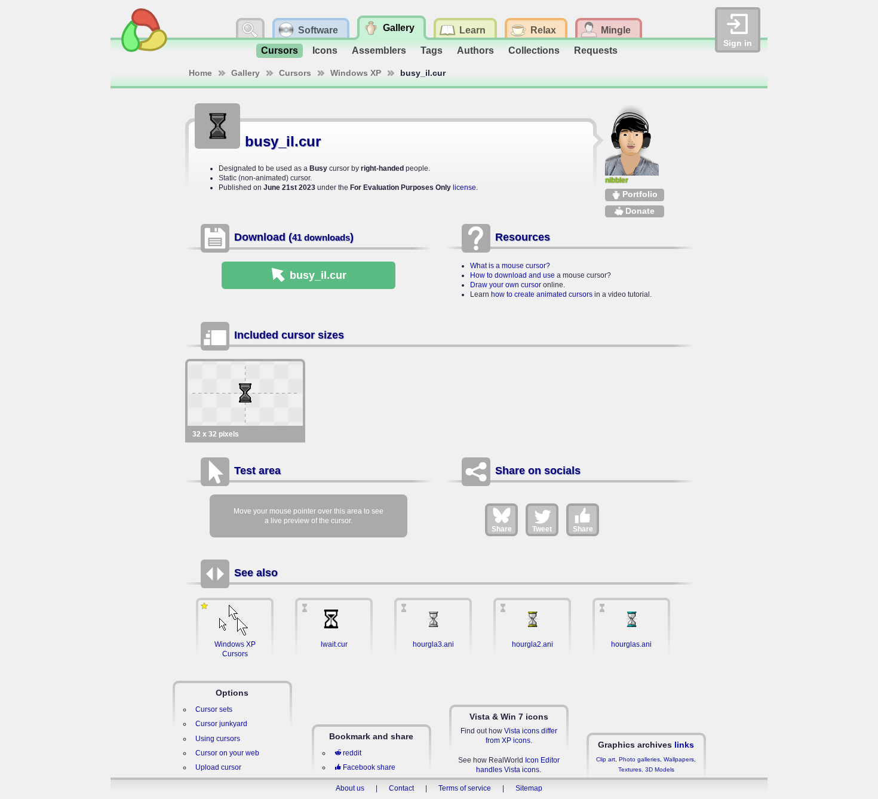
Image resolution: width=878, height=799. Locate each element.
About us (350, 788)
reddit (352, 753)
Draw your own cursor (505, 285)
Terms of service (464, 788)
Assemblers (379, 50)
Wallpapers (679, 759)
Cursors (279, 50)
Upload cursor (218, 767)
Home (200, 73)
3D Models (659, 769)
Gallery (245, 73)
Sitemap (528, 788)
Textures (629, 769)
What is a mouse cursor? (510, 266)
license (464, 187)
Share (502, 529)
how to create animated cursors (542, 294)
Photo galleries (639, 759)
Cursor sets (213, 709)
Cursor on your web (227, 753)
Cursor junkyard (221, 724)
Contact (401, 788)
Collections (534, 50)
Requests (596, 50)
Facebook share (369, 767)
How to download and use (512, 275)
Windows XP (355, 73)
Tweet (542, 529)
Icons (324, 50)
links (684, 744)
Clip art (605, 759)
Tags (431, 50)
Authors (475, 50)
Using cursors (217, 739)
